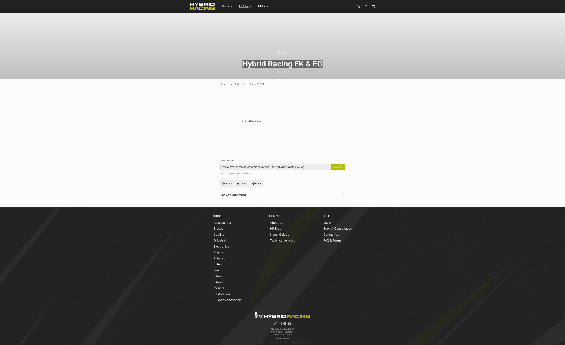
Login (327, 222)
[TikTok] (275, 323)
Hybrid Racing (234, 84)
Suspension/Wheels (228, 300)
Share (229, 183)
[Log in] (365, 6)
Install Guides (279, 234)
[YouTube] (289, 323)
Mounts (219, 288)
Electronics (221, 246)
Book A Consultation (337, 228)
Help (262, 6)
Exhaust (219, 258)
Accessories (222, 222)
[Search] (357, 6)
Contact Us (331, 234)
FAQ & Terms (332, 240)
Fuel (217, 270)
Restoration (222, 294)
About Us (276, 222)
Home (223, 84)
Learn (244, 6)
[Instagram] (280, 323)
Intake (218, 276)
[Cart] (372, 6)
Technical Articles (282, 240)
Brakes (218, 228)
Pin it (258, 183)
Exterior (219, 264)
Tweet (243, 183)
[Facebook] (284, 323)
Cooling (219, 234)
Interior (219, 282)
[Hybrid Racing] (202, 6)
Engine (218, 252)
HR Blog (275, 228)
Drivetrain (220, 240)
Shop (225, 6)
